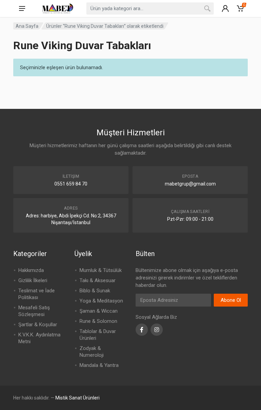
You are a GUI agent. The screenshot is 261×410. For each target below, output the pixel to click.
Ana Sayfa (27, 26)
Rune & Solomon (98, 321)
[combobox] (150, 8)
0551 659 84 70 (70, 184)
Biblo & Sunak (95, 291)
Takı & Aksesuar (98, 280)
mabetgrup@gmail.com (190, 184)
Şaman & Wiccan (99, 311)
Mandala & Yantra (99, 365)
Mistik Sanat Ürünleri (77, 398)
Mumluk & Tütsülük (101, 270)
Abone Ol (231, 300)
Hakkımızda (31, 270)
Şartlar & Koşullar (37, 324)
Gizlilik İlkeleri (32, 280)
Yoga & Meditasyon (101, 301)
